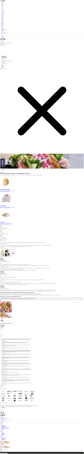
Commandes (3, 433)
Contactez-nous (3, 429)
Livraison (3, 426)
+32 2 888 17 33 (2, 418)
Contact (2, 30)
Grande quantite (3, 438)
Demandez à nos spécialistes (3, 260)
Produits (2, 2)
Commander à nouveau (4, 434)
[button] (2, 64)
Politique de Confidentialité (4, 427)
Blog (2, 33)
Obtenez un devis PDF (4, 439)
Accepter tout (2, 453)
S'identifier (3, 36)
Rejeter (5, 453)
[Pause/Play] (1, 257)
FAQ (2, 428)
